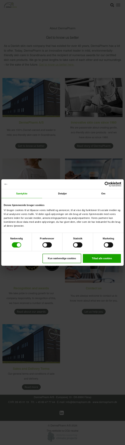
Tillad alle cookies (102, 258)
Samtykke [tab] (21, 193)
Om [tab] (103, 193)
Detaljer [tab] (62, 193)
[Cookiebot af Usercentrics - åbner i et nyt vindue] (107, 184)
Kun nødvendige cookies (62, 258)
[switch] (47, 244)
